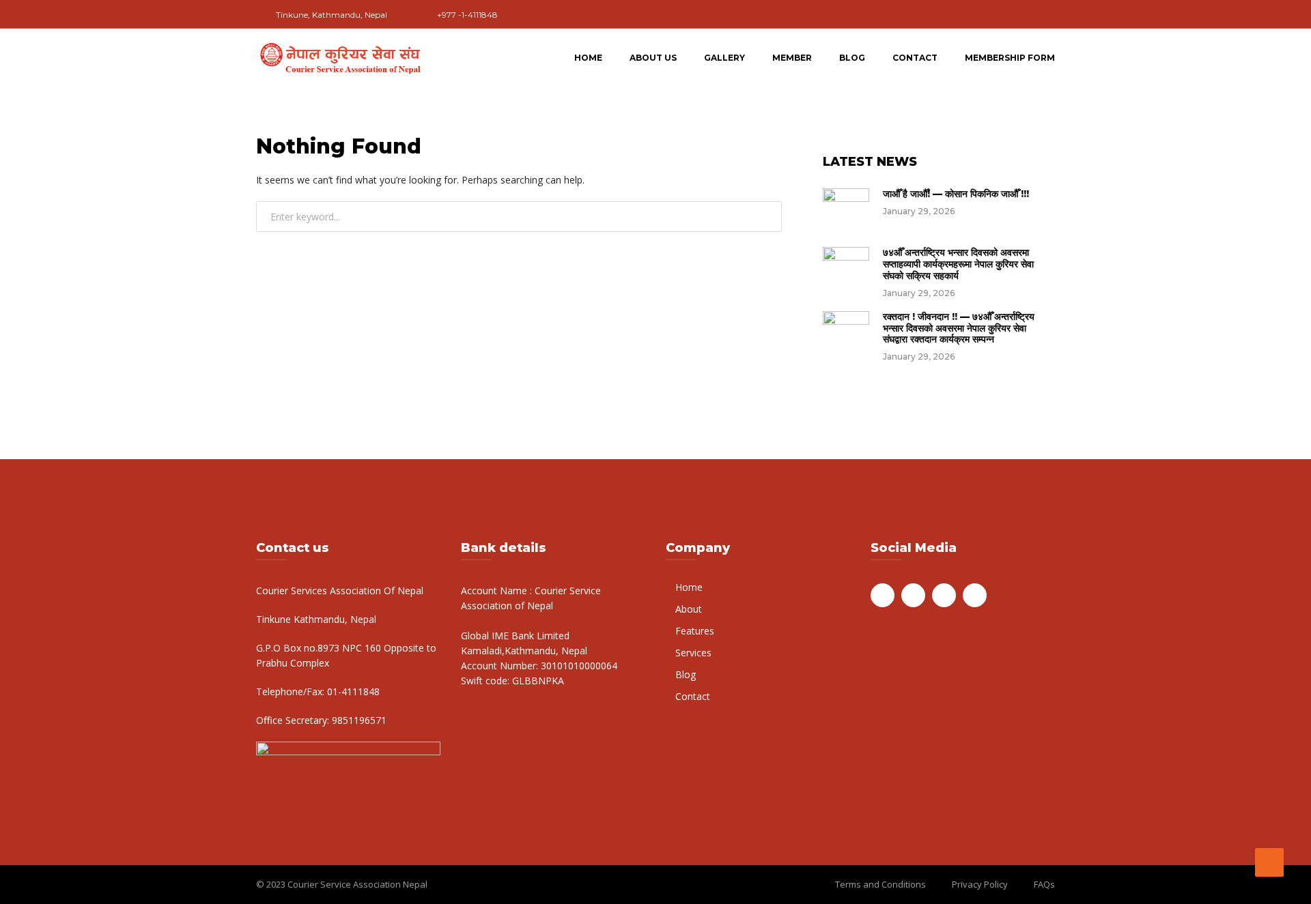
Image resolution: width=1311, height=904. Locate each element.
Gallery (724, 58)
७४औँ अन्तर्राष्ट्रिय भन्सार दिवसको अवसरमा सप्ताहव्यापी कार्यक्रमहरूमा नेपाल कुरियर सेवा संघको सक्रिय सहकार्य (958, 264)
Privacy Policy (980, 884)
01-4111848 (352, 691)
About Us (653, 58)
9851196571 (357, 720)
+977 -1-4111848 (467, 15)
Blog (852, 58)
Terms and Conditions (880, 884)
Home (588, 58)
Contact (915, 58)
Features (694, 630)
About (688, 608)
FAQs (1044, 884)
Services (693, 652)
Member (792, 58)
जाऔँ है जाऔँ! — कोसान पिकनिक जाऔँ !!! (956, 194)
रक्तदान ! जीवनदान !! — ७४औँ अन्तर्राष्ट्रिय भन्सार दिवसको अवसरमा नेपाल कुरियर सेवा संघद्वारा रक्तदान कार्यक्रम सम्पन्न (958, 328)
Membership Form (1010, 58)
